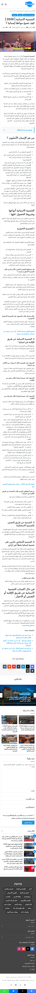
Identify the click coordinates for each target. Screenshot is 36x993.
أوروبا (26, 11)
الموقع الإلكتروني (30, 807)
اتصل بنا (32, 969)
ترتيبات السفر (18, 904)
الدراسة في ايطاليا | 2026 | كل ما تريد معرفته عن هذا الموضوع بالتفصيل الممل (26, 727)
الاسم (32, 791)
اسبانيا (22, 11)
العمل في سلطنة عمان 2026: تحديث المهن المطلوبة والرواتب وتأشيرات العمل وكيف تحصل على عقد (12, 861)
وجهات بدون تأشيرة (12, 912)
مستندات (7, 908)
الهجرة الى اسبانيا (14, 11)
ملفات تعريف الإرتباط (28, 966)
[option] (18, 695)
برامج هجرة (27, 896)
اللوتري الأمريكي (12, 893)
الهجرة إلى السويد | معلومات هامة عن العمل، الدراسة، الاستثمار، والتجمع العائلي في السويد (19, 699)
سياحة (29, 908)
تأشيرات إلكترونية (26, 900)
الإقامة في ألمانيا (21, 889)
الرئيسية (31, 11)
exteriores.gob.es (28, 625)
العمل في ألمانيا (24, 893)
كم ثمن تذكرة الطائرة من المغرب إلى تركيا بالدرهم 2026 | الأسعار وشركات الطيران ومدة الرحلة (12, 838)
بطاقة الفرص (17, 896)
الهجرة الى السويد (25, 694)
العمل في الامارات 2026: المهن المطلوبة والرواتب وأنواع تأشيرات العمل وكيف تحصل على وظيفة (13, 853)
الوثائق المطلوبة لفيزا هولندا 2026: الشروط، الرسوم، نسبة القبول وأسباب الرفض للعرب (12, 846)
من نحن (32, 960)
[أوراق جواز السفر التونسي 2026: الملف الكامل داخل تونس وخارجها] (29, 869)
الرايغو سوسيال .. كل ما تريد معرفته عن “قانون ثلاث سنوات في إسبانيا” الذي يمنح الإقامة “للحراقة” (17, 643)
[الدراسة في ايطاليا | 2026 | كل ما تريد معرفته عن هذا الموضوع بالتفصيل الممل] (27, 719)
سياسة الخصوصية (30, 963)
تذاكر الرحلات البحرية (11, 900)
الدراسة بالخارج (9, 889)
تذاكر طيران (28, 904)
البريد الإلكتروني (29, 799)
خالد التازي (30, 27)
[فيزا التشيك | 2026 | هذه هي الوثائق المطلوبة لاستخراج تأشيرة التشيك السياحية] (9, 739)
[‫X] (28, 667)
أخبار (30, 889)
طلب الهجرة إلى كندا (18, 908)
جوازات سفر (7, 904)
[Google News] (18, 659)
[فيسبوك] (32, 667)
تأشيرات (7, 896)
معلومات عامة (25, 912)
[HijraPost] (30, 4)
